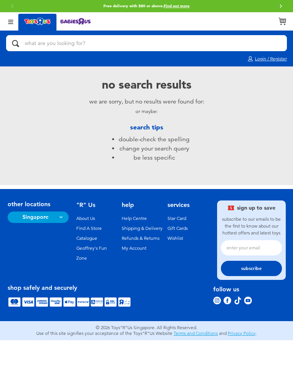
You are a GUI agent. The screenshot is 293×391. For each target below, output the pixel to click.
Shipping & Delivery (142, 228)
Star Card (176, 218)
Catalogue (86, 238)
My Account (134, 248)
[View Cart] (282, 21)
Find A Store (89, 228)
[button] (281, 6)
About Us (85, 218)
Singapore (35, 217)
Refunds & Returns (140, 238)
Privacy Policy (242, 333)
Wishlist (175, 238)
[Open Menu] (10, 21)
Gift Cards (177, 228)
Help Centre (134, 218)
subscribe (251, 268)
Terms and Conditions (196, 333)
